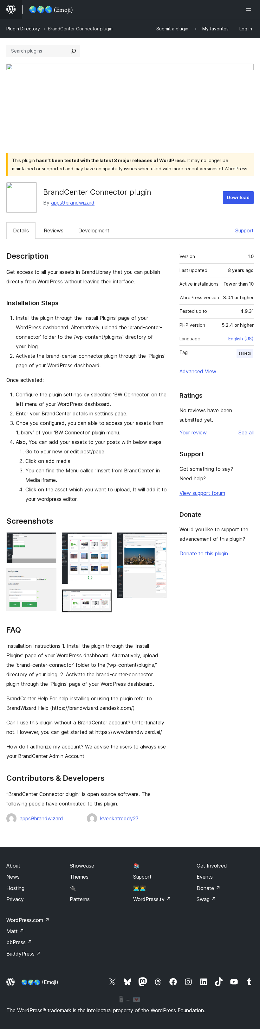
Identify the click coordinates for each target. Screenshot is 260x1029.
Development (93, 230)
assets (244, 353)
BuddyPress (23, 953)
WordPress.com (27, 920)
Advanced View (197, 371)
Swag (206, 899)
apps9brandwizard (72, 202)
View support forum (202, 493)
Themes (79, 877)
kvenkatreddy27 (119, 818)
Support (244, 230)
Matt (15, 931)
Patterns (80, 899)
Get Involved (212, 865)
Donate (208, 888)
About (13, 865)
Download (238, 197)
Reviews (53, 230)
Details (21, 230)
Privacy (15, 899)
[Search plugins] (73, 51)
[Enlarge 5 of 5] (158, 541)
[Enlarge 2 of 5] (48, 577)
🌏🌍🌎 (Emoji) (39, 982)
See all (246, 432)
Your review (193, 432)
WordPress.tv (152, 899)
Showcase (82, 865)
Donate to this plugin (203, 553)
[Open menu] (250, 9)
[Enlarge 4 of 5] (103, 598)
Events (205, 877)
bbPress (19, 942)
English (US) (241, 338)
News (13, 877)
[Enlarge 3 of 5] (103, 541)
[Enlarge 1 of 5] (48, 541)
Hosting (15, 888)
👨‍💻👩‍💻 (139, 888)
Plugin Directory (23, 28)
